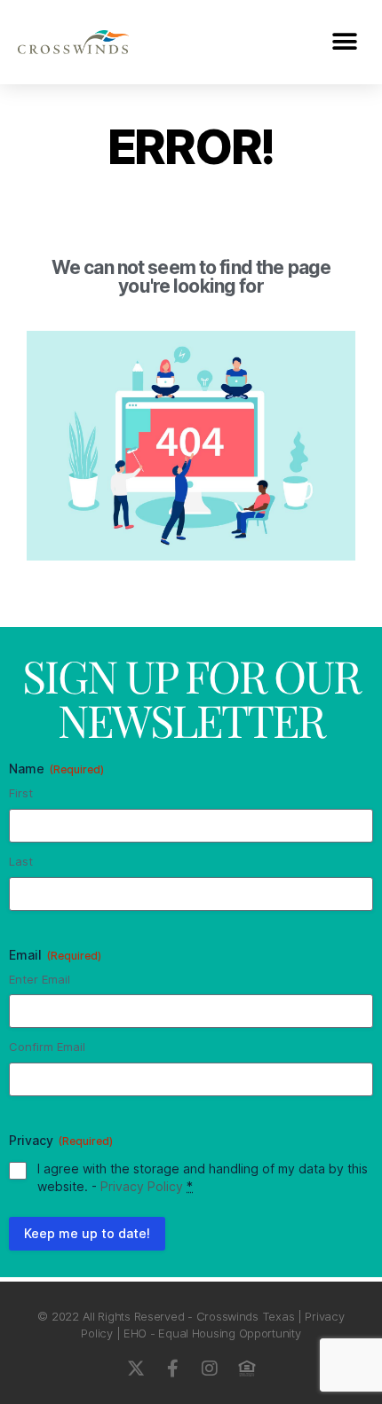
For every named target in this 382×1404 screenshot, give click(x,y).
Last (21, 861)
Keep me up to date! (87, 1233)
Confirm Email (47, 1046)
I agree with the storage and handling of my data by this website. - (202, 1177)
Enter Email (39, 979)
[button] (344, 42)
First (21, 793)
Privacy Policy (141, 1186)
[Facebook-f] (172, 1368)
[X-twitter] (135, 1368)
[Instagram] (210, 1368)
